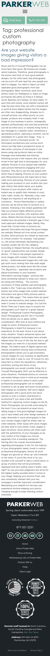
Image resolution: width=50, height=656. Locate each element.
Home (25, 544)
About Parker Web (25, 548)
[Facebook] (10, 536)
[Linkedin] (17, 536)
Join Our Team (31, 632)
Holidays (34, 520)
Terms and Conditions (17, 650)
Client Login (25, 571)
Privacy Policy (36, 650)
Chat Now (15, 20)
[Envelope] (25, 536)
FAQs (25, 567)
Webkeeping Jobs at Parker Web (25, 557)
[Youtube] (32, 536)
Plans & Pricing (25, 553)
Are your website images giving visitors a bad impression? (23, 55)
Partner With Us (25, 562)
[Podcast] (39, 536)
